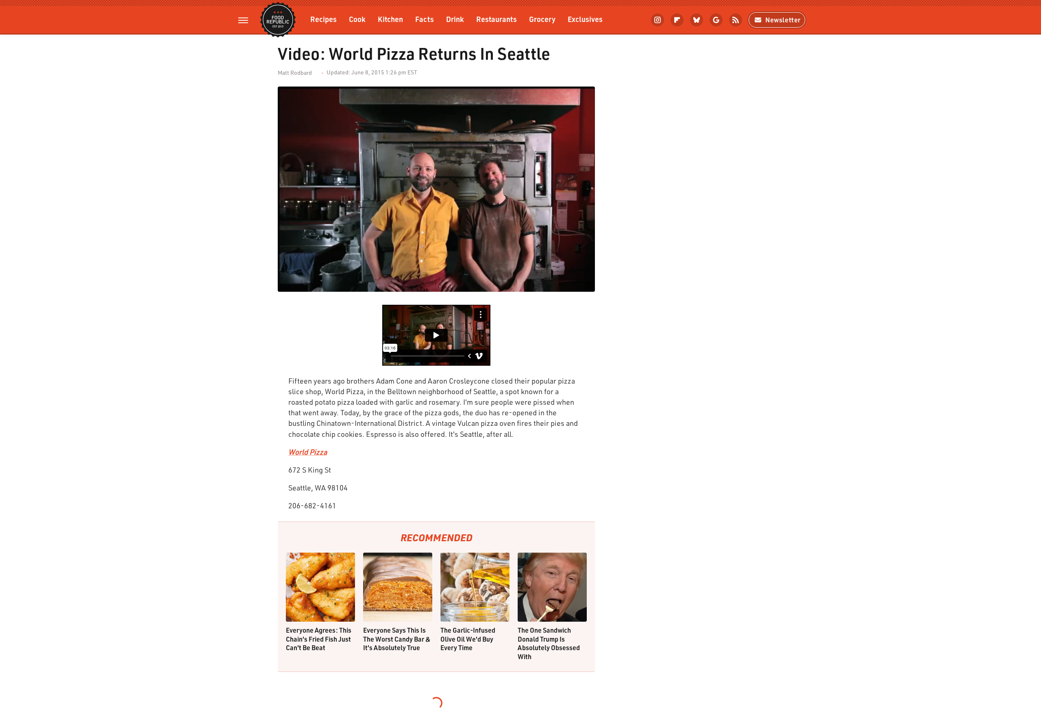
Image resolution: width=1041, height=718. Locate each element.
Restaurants (496, 19)
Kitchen (390, 19)
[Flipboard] (677, 19)
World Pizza (307, 451)
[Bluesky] (696, 19)
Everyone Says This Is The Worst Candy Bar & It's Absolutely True (397, 639)
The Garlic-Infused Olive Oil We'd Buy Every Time (467, 639)
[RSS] (735, 19)
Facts (424, 19)
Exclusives (585, 19)
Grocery (542, 19)
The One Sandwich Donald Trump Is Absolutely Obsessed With (549, 643)
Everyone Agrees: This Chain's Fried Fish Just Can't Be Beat (318, 639)
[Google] (716, 19)
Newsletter (783, 19)
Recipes (323, 19)
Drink (455, 19)
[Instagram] (657, 19)
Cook (357, 19)
